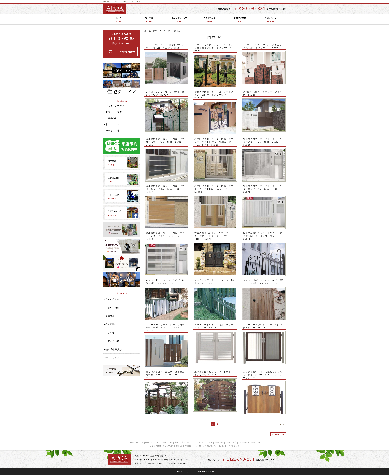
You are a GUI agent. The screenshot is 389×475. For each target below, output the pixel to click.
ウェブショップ (193, 442)
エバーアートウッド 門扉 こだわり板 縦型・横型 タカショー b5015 (165, 327)
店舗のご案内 (240, 19)
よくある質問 (155, 446)
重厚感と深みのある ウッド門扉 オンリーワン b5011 (213, 373)
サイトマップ (233, 446)
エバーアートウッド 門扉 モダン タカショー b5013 (263, 326)
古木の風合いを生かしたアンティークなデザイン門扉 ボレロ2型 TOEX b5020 (213, 236)
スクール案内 (243, 442)
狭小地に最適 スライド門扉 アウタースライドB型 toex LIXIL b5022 (262, 189)
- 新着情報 (109, 316)
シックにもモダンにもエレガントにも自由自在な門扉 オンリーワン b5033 (213, 47)
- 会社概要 (109, 324)
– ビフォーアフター (114, 112)
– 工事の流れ (110, 118)
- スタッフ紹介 (111, 307)
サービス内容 (230, 442)
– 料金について (112, 124)
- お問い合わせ (111, 341)
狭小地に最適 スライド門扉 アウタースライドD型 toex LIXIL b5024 (165, 189)
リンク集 (197, 446)
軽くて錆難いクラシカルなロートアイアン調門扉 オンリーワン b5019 (262, 236)
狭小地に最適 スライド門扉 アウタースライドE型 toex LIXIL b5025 (262, 142)
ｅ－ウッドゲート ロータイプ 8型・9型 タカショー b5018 (165, 282)
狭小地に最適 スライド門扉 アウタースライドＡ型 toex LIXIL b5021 (165, 236)
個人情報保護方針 (210, 446)
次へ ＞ (281, 425)
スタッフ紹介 (168, 446)
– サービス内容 (112, 130)
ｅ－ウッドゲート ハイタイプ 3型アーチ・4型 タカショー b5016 (263, 282)
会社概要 (188, 446)
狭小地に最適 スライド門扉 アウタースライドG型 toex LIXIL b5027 (165, 142)
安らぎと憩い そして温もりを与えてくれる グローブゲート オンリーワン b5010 (262, 374)
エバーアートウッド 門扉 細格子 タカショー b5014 (215, 326)
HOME (131, 442)
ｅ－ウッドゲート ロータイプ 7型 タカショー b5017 (215, 282)
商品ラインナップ (179, 19)
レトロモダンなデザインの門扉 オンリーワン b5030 (165, 93)
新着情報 (179, 446)
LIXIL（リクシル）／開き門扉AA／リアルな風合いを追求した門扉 (165, 46)
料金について (210, 19)
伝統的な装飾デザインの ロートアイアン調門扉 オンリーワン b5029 (213, 95)
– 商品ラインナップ (114, 105)
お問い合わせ (270, 19)
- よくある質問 (111, 299)
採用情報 (222, 446)
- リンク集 (109, 332)
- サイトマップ (111, 357)
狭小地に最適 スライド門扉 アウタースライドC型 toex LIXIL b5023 (213, 189)
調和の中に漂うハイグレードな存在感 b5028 (262, 93)
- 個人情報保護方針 (114, 349)
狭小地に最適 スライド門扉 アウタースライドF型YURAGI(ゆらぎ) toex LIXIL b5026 (214, 142)
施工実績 (149, 19)
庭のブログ (255, 442)
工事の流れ (219, 442)
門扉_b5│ (139, 1)
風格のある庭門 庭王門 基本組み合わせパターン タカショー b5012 (165, 374)
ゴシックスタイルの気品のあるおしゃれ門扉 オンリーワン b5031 (262, 46)
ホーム (119, 19)
